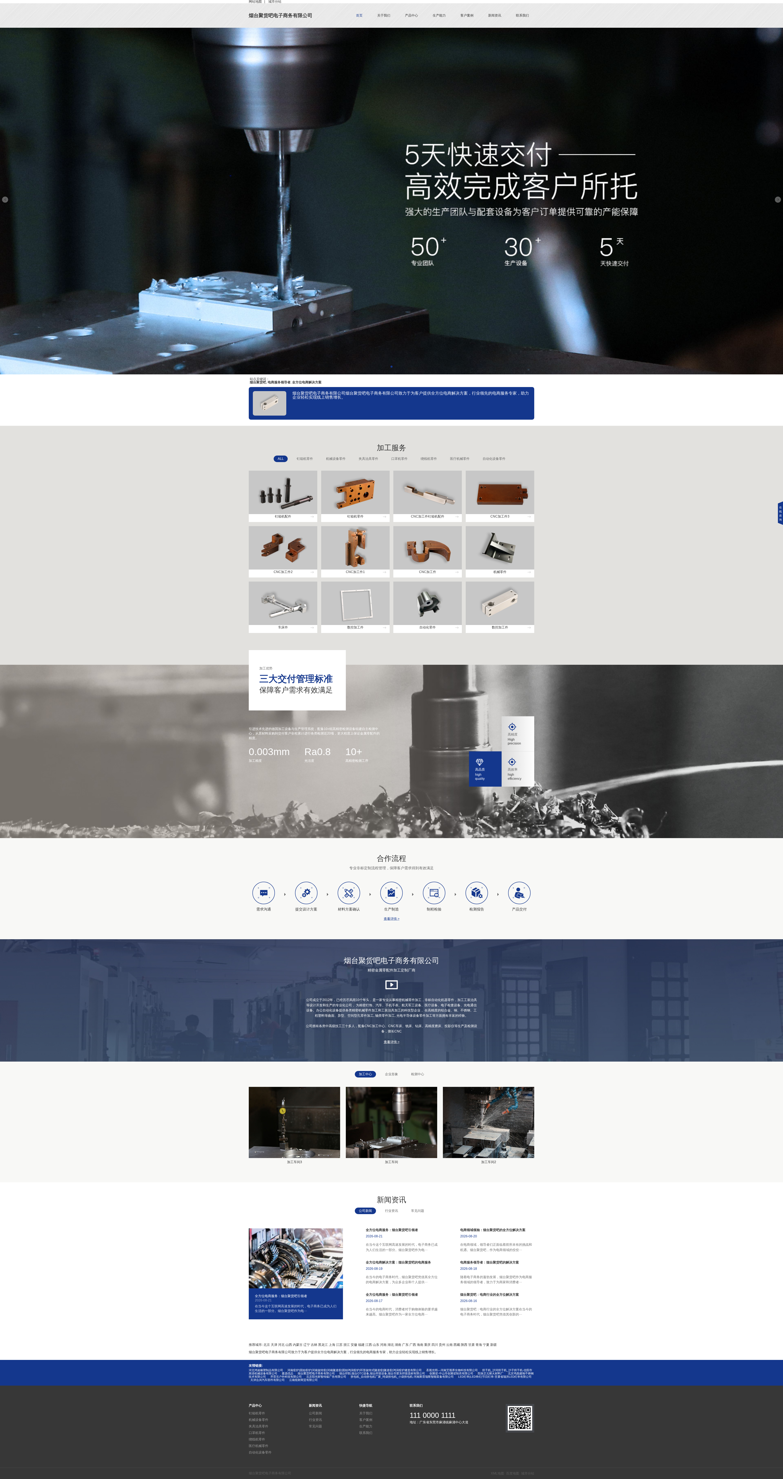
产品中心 (411, 15)
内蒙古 (298, 1344)
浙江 (346, 1344)
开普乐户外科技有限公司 (286, 1376)
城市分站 (527, 1473)
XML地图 (497, 1473)
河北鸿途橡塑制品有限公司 (266, 1370)
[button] (391, 367)
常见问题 (417, 1210)
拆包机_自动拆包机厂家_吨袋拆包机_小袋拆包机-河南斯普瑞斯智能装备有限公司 (402, 1376)
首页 (359, 15)
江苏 (339, 1344)
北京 (266, 1344)
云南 (449, 1344)
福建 (361, 1344)
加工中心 (365, 1074)
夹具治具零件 (368, 458)
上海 (332, 1344)
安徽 (354, 1344)
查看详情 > (391, 918)
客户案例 (466, 15)
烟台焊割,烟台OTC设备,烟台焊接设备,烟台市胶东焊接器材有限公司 (382, 1373)
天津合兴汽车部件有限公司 (267, 1380)
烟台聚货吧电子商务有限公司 (280, 15)
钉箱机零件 (305, 458)
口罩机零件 (399, 458)
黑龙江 (323, 1344)
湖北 (390, 1344)
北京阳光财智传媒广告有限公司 (326, 1376)
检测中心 (417, 1074)
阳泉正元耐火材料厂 (490, 1373)
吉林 (314, 1344)
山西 (288, 1344)
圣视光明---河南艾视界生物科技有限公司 (452, 1370)
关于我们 (383, 15)
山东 (376, 1344)
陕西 (464, 1344)
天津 (274, 1344)
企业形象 (391, 1074)
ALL (281, 458)
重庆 (427, 1344)
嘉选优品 (287, 1373)
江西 (368, 1344)
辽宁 (306, 1344)
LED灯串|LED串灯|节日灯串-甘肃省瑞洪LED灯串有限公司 (495, 1376)
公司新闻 (365, 1210)
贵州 (442, 1344)
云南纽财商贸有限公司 (303, 1380)
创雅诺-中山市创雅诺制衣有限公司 (451, 1373)
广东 (405, 1344)
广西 (412, 1344)
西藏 (456, 1344)
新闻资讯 (494, 15)
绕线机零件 (429, 458)
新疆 (493, 1344)
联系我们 (522, 15)
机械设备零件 (336, 458)
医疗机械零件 (460, 458)
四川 (434, 1344)
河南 (383, 1344)
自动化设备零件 (494, 458)
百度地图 (512, 1473)
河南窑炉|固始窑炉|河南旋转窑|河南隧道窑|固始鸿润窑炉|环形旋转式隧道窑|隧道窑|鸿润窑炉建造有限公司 (355, 1370)
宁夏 (486, 1344)
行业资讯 (391, 1210)
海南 (420, 1344)
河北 (281, 1344)
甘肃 (471, 1344)
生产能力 (439, 15)
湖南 (398, 1344)
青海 (479, 1344)
